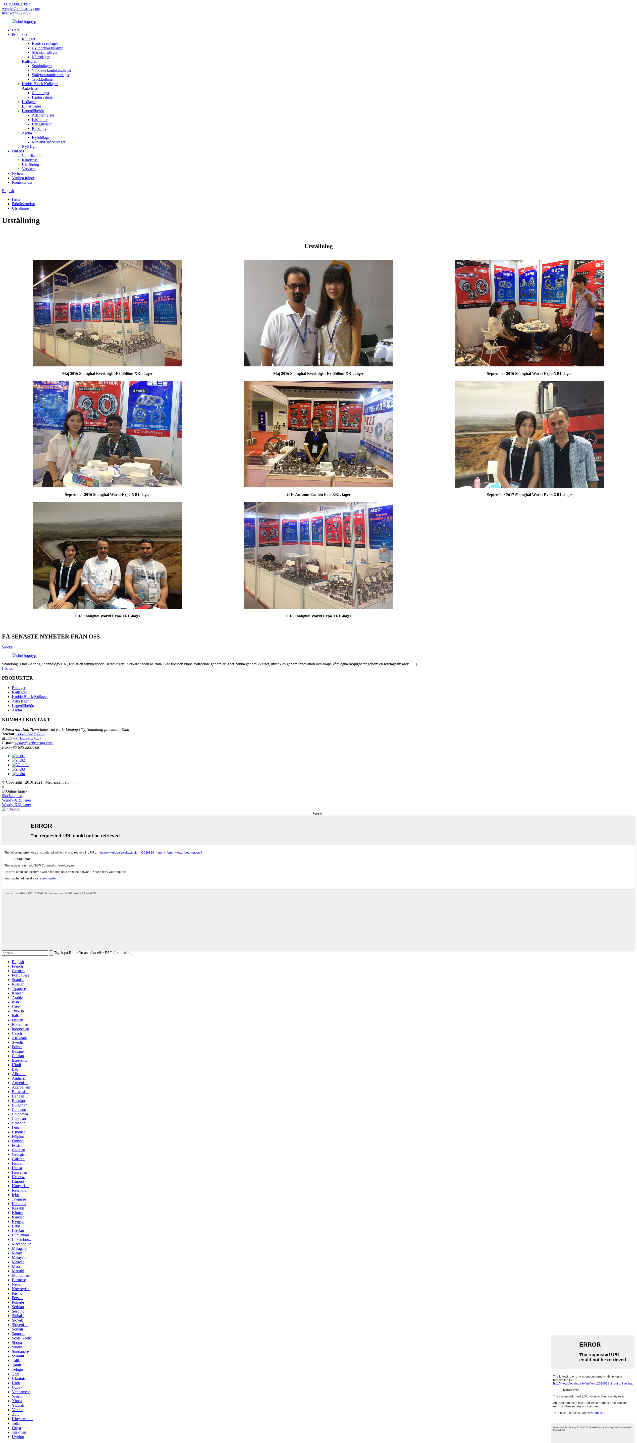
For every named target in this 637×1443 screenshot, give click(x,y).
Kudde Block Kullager (40, 84)
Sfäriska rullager (44, 52)
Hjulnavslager (43, 97)
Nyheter (18, 173)
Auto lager (30, 88)
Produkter (19, 34)
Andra (27, 133)
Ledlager (29, 102)
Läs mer (8, 668)
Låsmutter (40, 119)
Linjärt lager (31, 106)
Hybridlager (41, 137)
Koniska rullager (45, 43)
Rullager (28, 39)
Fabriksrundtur (23, 204)
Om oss (18, 151)
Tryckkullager (43, 79)
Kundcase (30, 160)
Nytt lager (30, 146)
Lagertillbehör (33, 111)
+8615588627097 (16, 4)
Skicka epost (12, 796)
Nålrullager (41, 57)
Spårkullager (42, 66)
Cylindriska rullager (47, 48)
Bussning (39, 128)
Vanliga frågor (23, 178)
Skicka (7, 647)
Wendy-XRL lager (16, 800)
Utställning (30, 164)
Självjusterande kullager (50, 75)
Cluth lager (40, 93)
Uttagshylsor (42, 124)
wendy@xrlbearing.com (21, 8)
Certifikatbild (32, 155)
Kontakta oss (22, 182)
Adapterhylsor (43, 115)
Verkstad (29, 169)
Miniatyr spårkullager (48, 142)
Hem (16, 30)
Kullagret (29, 61)
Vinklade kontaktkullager (51, 70)
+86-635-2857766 (30, 734)
